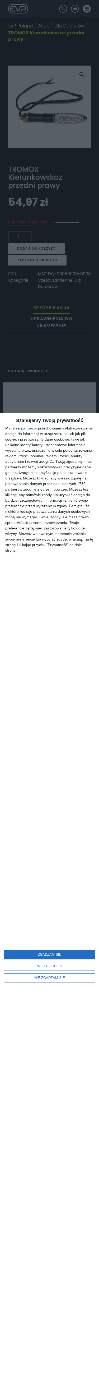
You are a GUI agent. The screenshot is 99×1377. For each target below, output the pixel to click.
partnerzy (29, 428)
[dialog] (49, 895)
